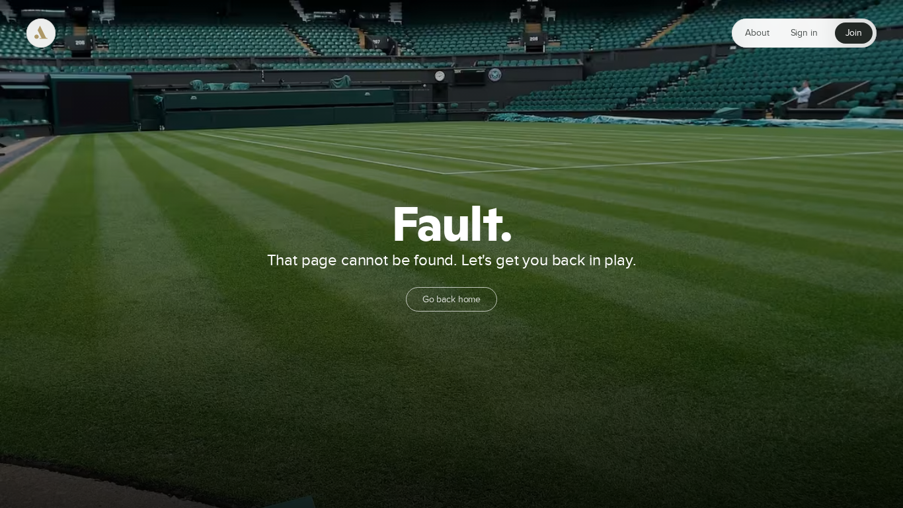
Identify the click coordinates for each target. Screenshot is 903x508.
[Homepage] (41, 33)
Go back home (451, 299)
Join (853, 33)
